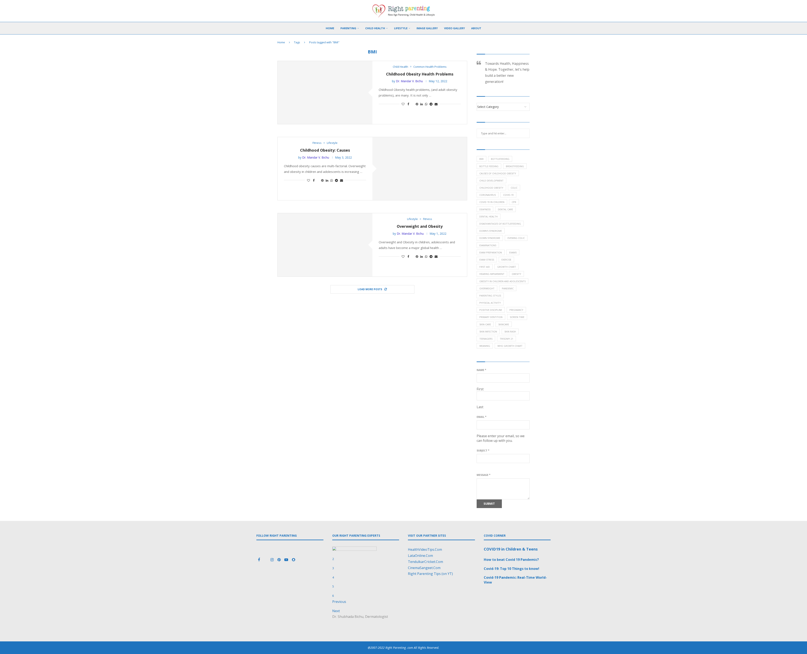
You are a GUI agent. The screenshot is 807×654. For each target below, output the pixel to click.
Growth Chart (506, 266)
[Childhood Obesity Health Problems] (325, 92)
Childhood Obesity (491, 187)
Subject (483, 450)
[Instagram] (272, 559)
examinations (487, 245)
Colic (514, 187)
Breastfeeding (515, 166)
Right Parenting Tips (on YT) (430, 573)
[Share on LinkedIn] (421, 104)
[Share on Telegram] (431, 104)
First (480, 389)
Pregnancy (516, 309)
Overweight (486, 288)
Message (484, 475)
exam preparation (490, 252)
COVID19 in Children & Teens (511, 549)
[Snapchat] (293, 559)
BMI (481, 158)
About (476, 28)
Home (330, 28)
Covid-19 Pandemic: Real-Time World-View (515, 579)
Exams (513, 252)
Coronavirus (487, 194)
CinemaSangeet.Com (424, 567)
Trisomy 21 (506, 338)
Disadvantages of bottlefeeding (500, 223)
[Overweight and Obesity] (325, 244)
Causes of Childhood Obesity (497, 173)
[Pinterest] (279, 559)
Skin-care (485, 324)
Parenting (348, 28)
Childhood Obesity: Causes (325, 150)
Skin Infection (488, 331)
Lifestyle (400, 28)
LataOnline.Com (420, 555)
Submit (489, 504)
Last (480, 407)
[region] (365, 580)
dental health (488, 216)
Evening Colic (516, 238)
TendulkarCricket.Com (425, 561)
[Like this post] (403, 104)
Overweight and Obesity (420, 226)
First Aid (484, 266)
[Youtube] (286, 559)
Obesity (516, 273)
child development (491, 180)
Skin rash (510, 331)
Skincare (503, 324)
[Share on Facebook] (408, 104)
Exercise (506, 259)
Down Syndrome (489, 238)
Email (482, 417)
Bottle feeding (488, 166)
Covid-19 (508, 194)
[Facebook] (259, 559)
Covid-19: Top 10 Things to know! (511, 568)
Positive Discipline (490, 309)
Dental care (505, 209)
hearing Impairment (491, 273)
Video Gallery (454, 28)
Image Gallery (427, 28)
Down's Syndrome (490, 230)
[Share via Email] (436, 104)
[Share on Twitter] (412, 104)
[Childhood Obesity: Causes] (419, 168)
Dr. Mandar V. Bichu (409, 81)
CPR (514, 202)
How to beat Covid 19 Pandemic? (511, 559)
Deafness (485, 209)
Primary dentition (490, 317)
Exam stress (486, 259)
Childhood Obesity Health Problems (419, 74)
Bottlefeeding (500, 158)
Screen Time (517, 317)
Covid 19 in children (491, 202)
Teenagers (485, 338)
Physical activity (490, 302)
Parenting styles (490, 295)
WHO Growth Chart (509, 345)
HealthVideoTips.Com (425, 549)
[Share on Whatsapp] (426, 104)
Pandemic (508, 288)
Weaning (484, 345)
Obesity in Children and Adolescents (502, 281)
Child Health (375, 28)
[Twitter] (265, 559)
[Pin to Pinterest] (417, 104)
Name (481, 370)
